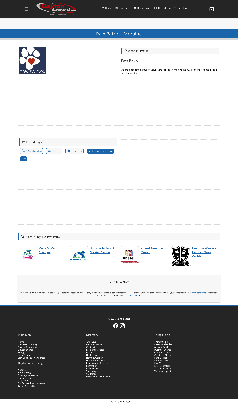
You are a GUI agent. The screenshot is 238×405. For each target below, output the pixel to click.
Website (56, 151)
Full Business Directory (98, 376)
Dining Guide (144, 8)
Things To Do (24, 352)
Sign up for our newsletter (31, 357)
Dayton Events (25, 349)
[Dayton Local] (60, 9)
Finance (90, 352)
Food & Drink (161, 360)
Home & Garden (94, 357)
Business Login (25, 378)
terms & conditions (198, 293)
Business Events (162, 349)
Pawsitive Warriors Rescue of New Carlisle (204, 252)
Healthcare (91, 355)
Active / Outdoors (163, 347)
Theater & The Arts (164, 368)
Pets (23, 159)
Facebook (76, 151)
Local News (124, 8)
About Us (23, 369)
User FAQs (23, 380)
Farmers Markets (95, 349)
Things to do (164, 8)
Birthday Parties (94, 344)
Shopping (91, 371)
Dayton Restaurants (28, 347)
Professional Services (97, 363)
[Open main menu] (26, 9)
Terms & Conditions (28, 386)
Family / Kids (160, 357)
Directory (182, 8)
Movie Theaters (162, 365)
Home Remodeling (95, 360)
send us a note (131, 295)
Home (108, 8)
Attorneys (91, 341)
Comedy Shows (162, 352)
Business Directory (27, 344)
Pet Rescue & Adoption (100, 151)
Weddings (91, 373)
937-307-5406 (33, 151)
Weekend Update (163, 371)
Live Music (159, 363)
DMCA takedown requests (31, 383)
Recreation (91, 365)
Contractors (92, 347)
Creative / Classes (163, 355)
